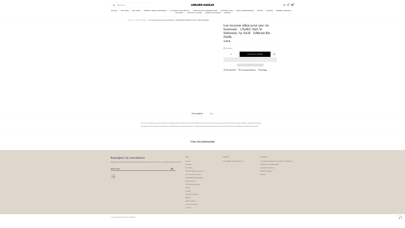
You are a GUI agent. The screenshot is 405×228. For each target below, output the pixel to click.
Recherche (114, 5)
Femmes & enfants (192, 194)
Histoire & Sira (190, 181)
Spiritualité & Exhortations (194, 178)
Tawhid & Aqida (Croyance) (194, 171)
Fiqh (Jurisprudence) (192, 184)
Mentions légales (266, 171)
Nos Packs (189, 168)
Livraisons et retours (267, 168)
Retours (263, 174)
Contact (188, 208)
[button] (250, 59)
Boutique (188, 164)
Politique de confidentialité (269, 164)
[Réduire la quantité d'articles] (226, 54)
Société (188, 191)
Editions (188, 198)
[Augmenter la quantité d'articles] (236, 54)
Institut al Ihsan (190, 201)
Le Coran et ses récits (193, 174)
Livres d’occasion (191, 204)
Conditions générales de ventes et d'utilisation (276, 161)
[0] (292, 5)
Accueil (187, 161)
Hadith (187, 188)
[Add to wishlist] (274, 54)
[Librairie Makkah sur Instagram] (113, 176)
